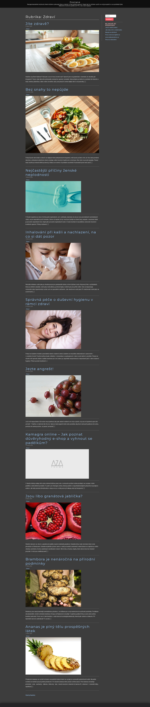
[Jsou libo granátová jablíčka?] (53, 521)
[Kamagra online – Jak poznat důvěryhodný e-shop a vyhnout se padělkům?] (57, 464)
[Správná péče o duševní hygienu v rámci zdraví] (53, 329)
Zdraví (27, 29)
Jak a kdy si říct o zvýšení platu (113, 30)
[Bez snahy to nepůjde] (62, 124)
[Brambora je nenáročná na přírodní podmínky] (53, 588)
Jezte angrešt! (40, 369)
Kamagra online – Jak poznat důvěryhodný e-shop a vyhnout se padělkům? (59, 438)
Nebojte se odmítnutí (111, 32)
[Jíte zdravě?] (62, 51)
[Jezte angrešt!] (53, 396)
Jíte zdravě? (37, 23)
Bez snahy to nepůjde (47, 89)
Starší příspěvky (30, 695)
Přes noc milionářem (111, 39)
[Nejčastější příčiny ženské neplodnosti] (53, 196)
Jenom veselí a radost (111, 27)
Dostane (75, 2)
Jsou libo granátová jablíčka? (54, 496)
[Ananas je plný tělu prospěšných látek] (53, 656)
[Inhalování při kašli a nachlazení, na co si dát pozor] (53, 261)
